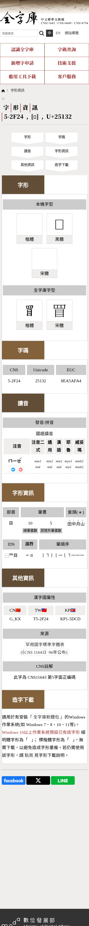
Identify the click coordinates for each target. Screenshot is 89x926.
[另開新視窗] (13, 780)
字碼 (61, 137)
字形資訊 (17, 90)
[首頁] (44, 17)
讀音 (27, 151)
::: (1, 2)
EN (58, 33)
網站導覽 (72, 33)
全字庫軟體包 (46, 717)
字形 (27, 137)
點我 (29, 755)
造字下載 (61, 165)
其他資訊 (27, 165)
